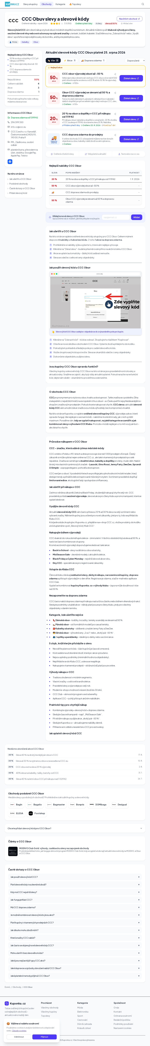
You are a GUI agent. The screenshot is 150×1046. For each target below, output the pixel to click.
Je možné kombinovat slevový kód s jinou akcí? (75, 914)
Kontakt (118, 1011)
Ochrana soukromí (123, 1015)
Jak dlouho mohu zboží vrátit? (75, 930)
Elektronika (82, 1011)
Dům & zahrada (84, 1024)
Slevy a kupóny (30, 4)
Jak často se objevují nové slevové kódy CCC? (75, 945)
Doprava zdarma (92, 60)
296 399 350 (17, 122)
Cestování (82, 1019)
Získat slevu (130, 78)
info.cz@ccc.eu (18, 127)
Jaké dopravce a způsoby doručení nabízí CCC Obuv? (75, 968)
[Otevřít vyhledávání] (142, 4)
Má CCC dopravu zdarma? (75, 907)
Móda (13, 42)
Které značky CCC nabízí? (75, 937)
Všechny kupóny (49, 1011)
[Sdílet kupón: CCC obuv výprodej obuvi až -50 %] (115, 74)
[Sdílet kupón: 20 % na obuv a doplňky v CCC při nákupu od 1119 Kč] (115, 114)
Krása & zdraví (84, 1028)
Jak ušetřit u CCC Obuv (19, 179)
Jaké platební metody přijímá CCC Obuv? (75, 975)
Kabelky (25, 42)
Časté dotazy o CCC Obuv (21, 188)
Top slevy (45, 1015)
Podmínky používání (123, 1024)
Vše (53, 60)
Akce (69, 60)
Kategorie (60, 4)
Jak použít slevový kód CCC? (75, 876)
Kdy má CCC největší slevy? (75, 892)
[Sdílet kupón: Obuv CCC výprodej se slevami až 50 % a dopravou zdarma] (115, 93)
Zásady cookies (19, 1031)
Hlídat (136, 217)
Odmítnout (19, 1037)
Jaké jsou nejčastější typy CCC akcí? (75, 960)
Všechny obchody (50, 1007)
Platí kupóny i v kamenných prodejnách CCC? (75, 922)
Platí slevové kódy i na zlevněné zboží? (75, 884)
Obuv (35, 42)
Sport (80, 1015)
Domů (7, 987)
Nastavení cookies (122, 1028)
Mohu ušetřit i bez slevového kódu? (75, 952)
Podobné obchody (18, 183)
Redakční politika (122, 1019)
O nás (116, 1007)
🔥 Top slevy (75, 4)
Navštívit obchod (128, 18)
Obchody (47, 4)
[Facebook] (10, 161)
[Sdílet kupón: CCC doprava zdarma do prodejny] (115, 135)
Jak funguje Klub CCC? (75, 899)
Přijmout (44, 1037)
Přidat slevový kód (17, 193)
